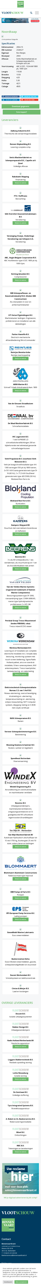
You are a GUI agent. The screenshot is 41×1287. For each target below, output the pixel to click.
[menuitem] (30, 12)
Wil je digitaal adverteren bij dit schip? (20, 1197)
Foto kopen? (21, 112)
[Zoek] (30, 12)
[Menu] (36, 12)
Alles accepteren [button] (21, 1282)
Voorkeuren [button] (8, 1282)
